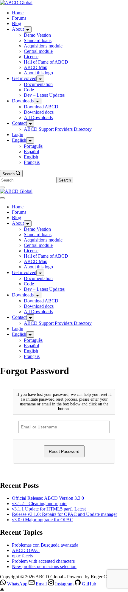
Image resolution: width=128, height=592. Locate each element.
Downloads (23, 100)
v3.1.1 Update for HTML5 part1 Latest (49, 508)
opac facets (22, 555)
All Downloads (38, 117)
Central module (38, 51)
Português (33, 146)
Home (18, 12)
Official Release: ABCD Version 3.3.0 (48, 498)
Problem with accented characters (43, 561)
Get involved (24, 78)
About (18, 29)
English (19, 140)
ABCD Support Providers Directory (58, 129)
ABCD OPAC (26, 550)
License (31, 56)
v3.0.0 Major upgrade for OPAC (42, 519)
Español (31, 151)
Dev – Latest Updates (44, 95)
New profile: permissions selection (44, 566)
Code (29, 89)
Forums (19, 18)
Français (32, 162)
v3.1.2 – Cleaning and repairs (39, 503)
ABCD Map (35, 67)
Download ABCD (41, 106)
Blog (16, 23)
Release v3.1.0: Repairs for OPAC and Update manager (64, 514)
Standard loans (37, 40)
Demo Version (37, 35)
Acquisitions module (43, 45)
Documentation (38, 84)
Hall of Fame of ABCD (46, 61)
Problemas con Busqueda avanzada (45, 545)
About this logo (38, 72)
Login (17, 134)
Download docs (39, 112)
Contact (19, 123)
